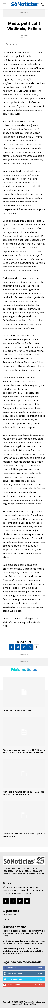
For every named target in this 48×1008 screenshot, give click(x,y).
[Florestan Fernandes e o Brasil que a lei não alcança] (24, 815)
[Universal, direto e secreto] (24, 692)
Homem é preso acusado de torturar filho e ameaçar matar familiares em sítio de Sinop (24, 933)
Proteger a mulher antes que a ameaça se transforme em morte (23, 793)
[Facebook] (11, 647)
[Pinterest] (24, 647)
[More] (36, 647)
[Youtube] (27, 901)
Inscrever (39, 985)
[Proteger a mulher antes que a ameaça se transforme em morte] (24, 773)
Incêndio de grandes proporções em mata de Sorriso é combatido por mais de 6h (24, 942)
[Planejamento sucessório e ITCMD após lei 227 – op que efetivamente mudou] (24, 731)
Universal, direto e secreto (17, 710)
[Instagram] (13, 901)
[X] (17, 647)
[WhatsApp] (30, 647)
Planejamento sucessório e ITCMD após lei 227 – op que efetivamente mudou (24, 751)
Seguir (40, 973)
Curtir (40, 968)
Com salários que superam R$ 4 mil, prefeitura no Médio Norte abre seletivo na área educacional (23, 951)
